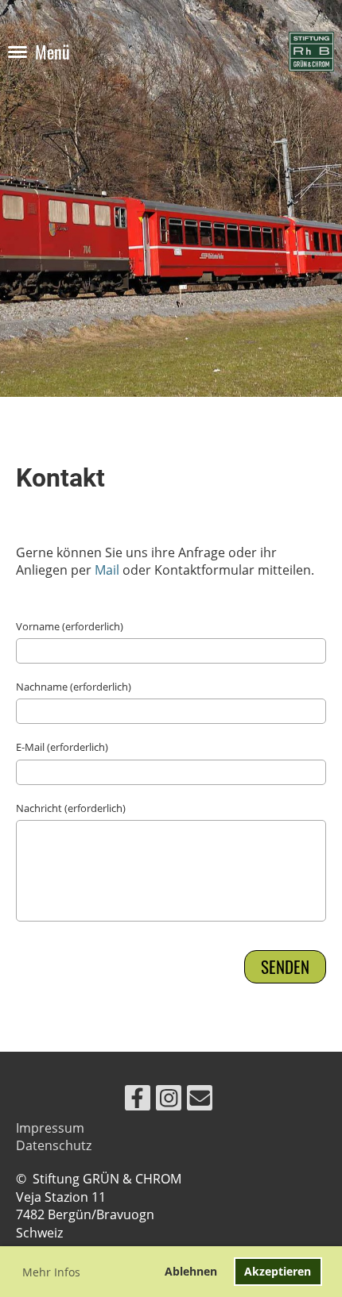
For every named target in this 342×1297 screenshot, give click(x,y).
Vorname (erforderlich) (69, 626)
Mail (107, 570)
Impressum (50, 1128)
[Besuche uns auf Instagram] (168, 1100)
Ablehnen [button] (191, 1271)
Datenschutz (53, 1145)
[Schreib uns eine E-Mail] (199, 1100)
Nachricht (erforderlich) (71, 808)
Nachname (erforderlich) (73, 686)
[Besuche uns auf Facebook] (137, 1100)
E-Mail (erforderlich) (62, 747)
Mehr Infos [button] (51, 1272)
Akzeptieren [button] (277, 1271)
